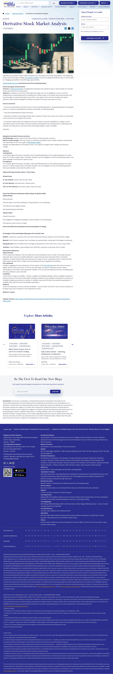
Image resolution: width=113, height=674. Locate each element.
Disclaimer (86, 515)
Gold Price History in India (72, 504)
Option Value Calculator (83, 465)
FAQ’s (50, 492)
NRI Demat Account (67, 437)
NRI (45, 499)
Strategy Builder (76, 469)
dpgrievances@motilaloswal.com (70, 586)
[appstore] (19, 470)
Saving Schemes (65, 511)
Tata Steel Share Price (62, 474)
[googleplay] (19, 475)
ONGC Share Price (21, 299)
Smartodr (75, 522)
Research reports (46, 483)
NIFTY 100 (103, 451)
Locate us (56, 492)
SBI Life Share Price (34, 299)
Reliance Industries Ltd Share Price (51, 479)
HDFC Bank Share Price (47, 474)
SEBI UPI (103, 3)
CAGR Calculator (60, 460)
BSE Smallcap (66, 451)
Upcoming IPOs (45, 437)
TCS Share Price (59, 299)
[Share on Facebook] (73, 28)
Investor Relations (76, 515)
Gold (42, 499)
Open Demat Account (87, 3)
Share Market (45, 447)
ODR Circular (89, 522)
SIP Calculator (45, 458)
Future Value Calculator (55, 463)
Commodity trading (31, 78)
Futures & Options (75, 497)
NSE (45, 515)
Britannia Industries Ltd (96, 476)
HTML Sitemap (51, 524)
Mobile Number (86, 17)
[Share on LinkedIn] (66, 28)
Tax (42, 511)
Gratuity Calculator (70, 463)
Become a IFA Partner (79, 488)
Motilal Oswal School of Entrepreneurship (76, 483)
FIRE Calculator (96, 465)
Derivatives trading (33, 143)
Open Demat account (10, 83)
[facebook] (5, 464)
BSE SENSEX (50, 451)
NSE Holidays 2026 (46, 504)
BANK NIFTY (58, 451)
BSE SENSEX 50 (48, 453)
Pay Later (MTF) (87, 440)
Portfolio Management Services (62, 440)
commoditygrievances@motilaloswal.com (16, 606)
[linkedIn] (13, 464)
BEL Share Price (67, 479)
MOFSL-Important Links (62, 515)
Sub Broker (104, 497)
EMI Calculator (85, 460)
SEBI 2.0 (81, 522)
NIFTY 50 (43, 451)
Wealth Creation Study (70, 518)
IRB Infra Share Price (63, 476)
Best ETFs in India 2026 (54, 506)
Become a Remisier (93, 488)
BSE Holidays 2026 (58, 504)
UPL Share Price (47, 299)
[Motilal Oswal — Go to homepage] (9, 4)
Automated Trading (83, 499)
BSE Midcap (74, 451)
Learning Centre (57, 483)
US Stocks (95, 437)
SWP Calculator (96, 460)
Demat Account (64, 497)
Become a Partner (67, 3)
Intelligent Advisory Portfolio (82, 437)
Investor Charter (46, 522)
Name (83, 24)
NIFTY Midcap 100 (94, 451)
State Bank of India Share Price (79, 474)
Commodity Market (56, 447)
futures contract (16, 89)
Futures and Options (69, 447)
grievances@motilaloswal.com (46, 586)
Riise (69, 469)
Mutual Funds (55, 437)
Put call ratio (48, 265)
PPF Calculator (81, 463)
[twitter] (7, 464)
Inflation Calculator (59, 465)
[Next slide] (72, 344)
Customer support (66, 492)
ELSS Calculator (91, 463)
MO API (65, 469)
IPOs (83, 497)
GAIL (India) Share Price (97, 474)
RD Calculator (64, 458)
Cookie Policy (94, 515)
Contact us (44, 492)
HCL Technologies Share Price (79, 476)
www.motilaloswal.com (10, 671)
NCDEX (52, 515)
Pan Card (47, 511)
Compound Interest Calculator (78, 458)
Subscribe (55, 391)
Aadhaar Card (55, 511)
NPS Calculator (70, 465)
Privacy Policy (98, 522)
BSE (42, 515)
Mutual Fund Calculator (73, 460)
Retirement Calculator (96, 458)
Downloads (68, 522)
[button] (18, 3)
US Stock (97, 497)
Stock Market (54, 497)
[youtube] (10, 464)
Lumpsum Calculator (47, 460)
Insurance (48, 442)
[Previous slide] (4, 344)
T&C (102, 31)
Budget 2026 (44, 497)
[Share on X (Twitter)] (69, 28)
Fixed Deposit (77, 440)
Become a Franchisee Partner (62, 488)
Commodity (51, 499)
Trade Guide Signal (56, 469)
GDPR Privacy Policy (58, 522)
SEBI (48, 515)
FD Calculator (54, 458)
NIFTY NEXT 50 (83, 451)
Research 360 (45, 469)
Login (53, 3)
